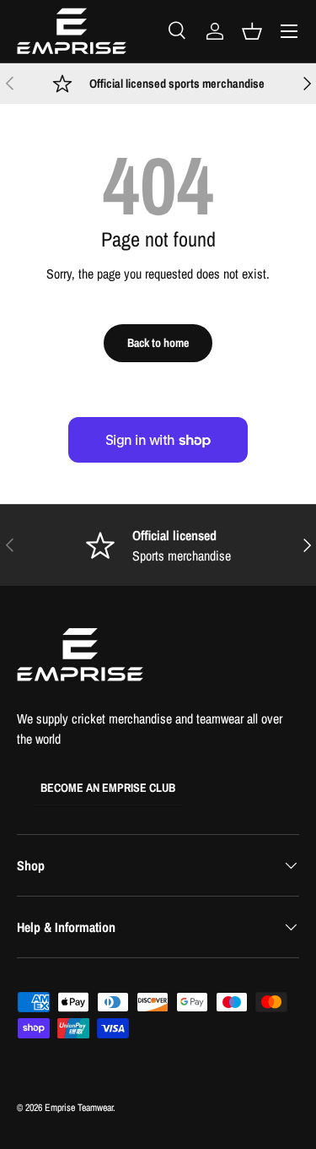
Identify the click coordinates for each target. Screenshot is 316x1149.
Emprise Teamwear (79, 1107)
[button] (251, 31)
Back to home (158, 342)
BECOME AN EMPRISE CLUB (107, 787)
